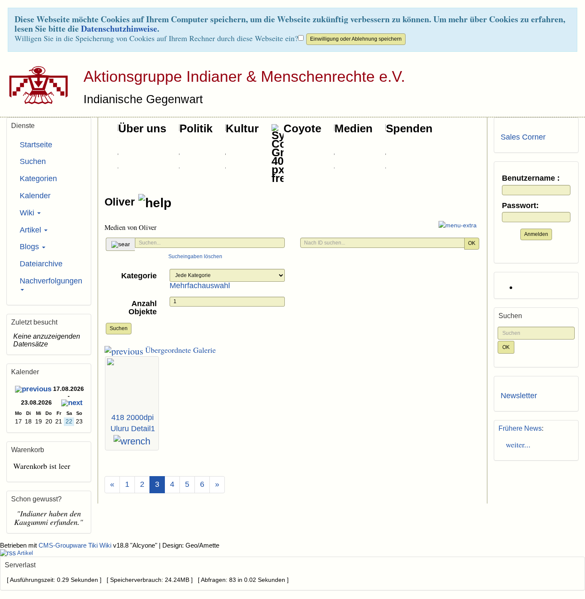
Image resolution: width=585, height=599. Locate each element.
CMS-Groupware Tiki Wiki (76, 545)
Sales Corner (523, 137)
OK (471, 243)
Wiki (28, 213)
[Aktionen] (131, 441)
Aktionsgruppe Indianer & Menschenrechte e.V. (244, 76)
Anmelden (536, 234)
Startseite (36, 144)
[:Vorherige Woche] (33, 389)
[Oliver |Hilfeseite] (155, 203)
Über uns (142, 128)
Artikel (31, 230)
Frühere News (520, 428)
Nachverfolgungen (51, 281)
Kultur (242, 128)
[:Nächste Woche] (72, 403)
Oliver (121, 202)
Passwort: (520, 206)
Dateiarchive (41, 263)
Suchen (119, 328)
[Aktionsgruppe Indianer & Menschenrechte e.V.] (35, 85)
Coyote (302, 128)
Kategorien (38, 178)
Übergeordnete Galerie (179, 350)
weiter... (516, 444)
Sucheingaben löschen (195, 256)
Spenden (409, 128)
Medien (353, 128)
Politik (195, 128)
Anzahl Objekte (142, 307)
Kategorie (139, 275)
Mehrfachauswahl (200, 285)
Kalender (35, 195)
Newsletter (519, 395)
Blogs (30, 246)
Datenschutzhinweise (119, 28)
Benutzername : (531, 178)
